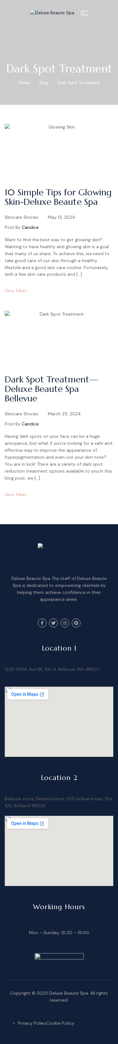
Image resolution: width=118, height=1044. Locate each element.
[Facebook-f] (42, 623)
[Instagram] (64, 623)
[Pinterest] (76, 623)
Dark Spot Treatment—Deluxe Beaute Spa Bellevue (51, 389)
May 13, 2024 (61, 217)
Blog (44, 82)
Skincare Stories (21, 217)
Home (25, 82)
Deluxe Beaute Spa (68, 993)
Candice (30, 227)
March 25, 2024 (64, 414)
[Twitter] (53, 623)
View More (16, 290)
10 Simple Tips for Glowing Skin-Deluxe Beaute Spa (58, 197)
